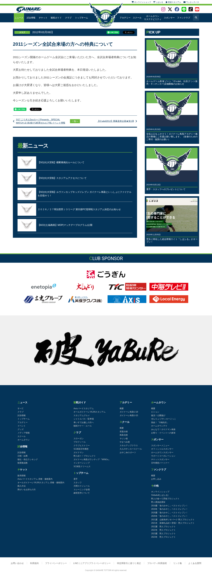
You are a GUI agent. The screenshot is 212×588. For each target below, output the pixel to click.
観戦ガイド (56, 17)
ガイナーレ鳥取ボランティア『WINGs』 (92, 459)
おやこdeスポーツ (128, 452)
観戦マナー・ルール (83, 426)
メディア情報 (24, 433)
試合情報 (31, 17)
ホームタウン (24, 440)
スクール (137, 17)
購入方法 (22, 486)
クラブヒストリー (82, 445)
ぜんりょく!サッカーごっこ (163, 419)
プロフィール (80, 442)
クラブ (68, 17)
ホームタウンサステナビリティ (152, 17)
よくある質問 (194, 563)
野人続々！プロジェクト (85, 456)
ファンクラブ (183, 17)
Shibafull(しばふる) (159, 495)
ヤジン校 (124, 438)
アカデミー (125, 17)
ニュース (19, 17)
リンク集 (177, 563)
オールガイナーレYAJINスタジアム (90, 412)
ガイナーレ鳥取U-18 (129, 412)
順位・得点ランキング (28, 459)
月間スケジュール (82, 486)
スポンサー (169, 17)
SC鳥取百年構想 (81, 449)
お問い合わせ (17, 563)
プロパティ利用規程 (157, 563)
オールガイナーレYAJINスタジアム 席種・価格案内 (41, 482)
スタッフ (78, 482)
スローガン (79, 438)
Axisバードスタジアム (84, 408)
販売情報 (22, 475)
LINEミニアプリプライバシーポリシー (92, 563)
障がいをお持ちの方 (27, 489)
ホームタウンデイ (159, 426)
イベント (22, 426)
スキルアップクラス (129, 445)
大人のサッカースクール (131, 449)
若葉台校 (124, 431)
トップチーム (81, 17)
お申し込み (156, 479)
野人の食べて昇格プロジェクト (165, 498)
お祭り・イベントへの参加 (163, 433)
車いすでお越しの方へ (84, 422)
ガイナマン (79, 452)
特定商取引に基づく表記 (129, 563)
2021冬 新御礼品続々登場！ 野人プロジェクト (172, 523)
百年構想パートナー (160, 463)
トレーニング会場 (82, 489)
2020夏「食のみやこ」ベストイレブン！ (169, 512)
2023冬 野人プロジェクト (163, 537)
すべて (21, 408)
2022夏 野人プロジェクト (163, 526)
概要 (122, 408)
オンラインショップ (160, 492)
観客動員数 (23, 463)
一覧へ (75, 121)
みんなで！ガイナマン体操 (163, 429)
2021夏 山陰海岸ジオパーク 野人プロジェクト (172, 519)
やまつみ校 (125, 442)
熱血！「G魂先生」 (160, 422)
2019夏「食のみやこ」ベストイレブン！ (169, 505)
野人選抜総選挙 (158, 502)
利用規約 (34, 563)
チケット (43, 17)
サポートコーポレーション (163, 456)
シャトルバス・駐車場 (84, 419)
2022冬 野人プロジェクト (163, 530)
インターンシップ (82, 463)
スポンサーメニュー (160, 445)
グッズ (21, 429)
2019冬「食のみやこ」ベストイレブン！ (169, 509)
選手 (76, 479)
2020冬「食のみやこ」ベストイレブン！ (169, 516)
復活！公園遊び (158, 415)
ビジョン (155, 412)
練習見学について (82, 493)
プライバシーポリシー (56, 563)
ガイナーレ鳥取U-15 (129, 415)
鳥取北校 (124, 435)
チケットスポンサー (160, 459)
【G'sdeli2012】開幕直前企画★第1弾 (115, 121)
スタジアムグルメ (82, 415)
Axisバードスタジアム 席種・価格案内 (35, 479)
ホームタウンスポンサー (162, 452)
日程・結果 (23, 456)
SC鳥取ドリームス (82, 466)
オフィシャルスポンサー (162, 449)
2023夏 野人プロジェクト (163, 533)
